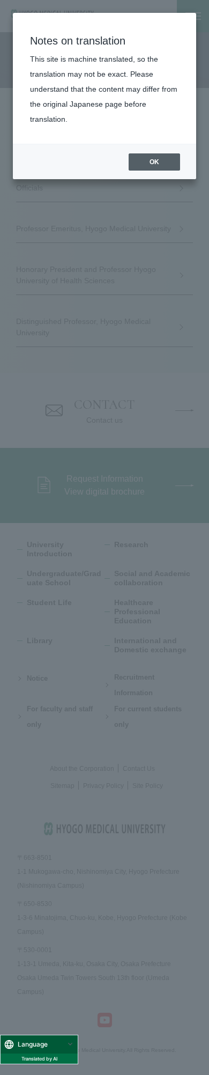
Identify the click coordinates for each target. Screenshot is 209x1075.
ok (154, 162)
